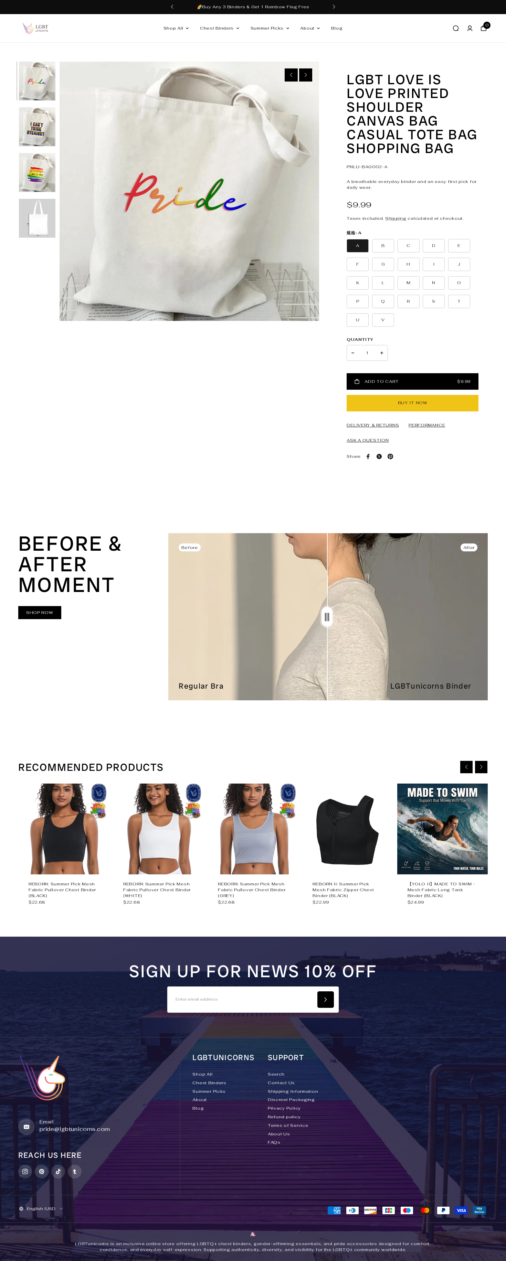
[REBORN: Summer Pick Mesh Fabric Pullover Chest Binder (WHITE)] (158, 829)
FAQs (274, 1142)
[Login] (470, 28)
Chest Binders (217, 28)
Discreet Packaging (291, 1099)
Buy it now (413, 403)
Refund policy (284, 1117)
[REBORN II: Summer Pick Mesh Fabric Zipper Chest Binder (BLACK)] (347, 829)
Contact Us (281, 1083)
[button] (172, 7)
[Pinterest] (390, 456)
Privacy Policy (284, 1108)
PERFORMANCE (427, 425)
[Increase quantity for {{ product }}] (382, 352)
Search (276, 1074)
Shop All (173, 28)
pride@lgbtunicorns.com (75, 1129)
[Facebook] (368, 456)
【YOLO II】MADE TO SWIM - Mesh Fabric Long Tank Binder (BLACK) (442, 889)
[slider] (327, 616)
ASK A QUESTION (368, 440)
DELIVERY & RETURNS (373, 425)
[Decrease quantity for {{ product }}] (353, 352)
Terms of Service (288, 1125)
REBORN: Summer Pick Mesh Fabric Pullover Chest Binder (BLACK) (62, 889)
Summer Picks (267, 28)
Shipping (396, 218)
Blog (336, 28)
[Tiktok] (58, 1171)
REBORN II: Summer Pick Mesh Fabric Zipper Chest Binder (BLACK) (343, 889)
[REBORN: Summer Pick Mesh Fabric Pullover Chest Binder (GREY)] (253, 829)
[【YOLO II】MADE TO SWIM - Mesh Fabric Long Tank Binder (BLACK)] (442, 829)
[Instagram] (25, 1171)
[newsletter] (325, 999)
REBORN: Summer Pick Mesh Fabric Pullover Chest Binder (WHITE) (157, 889)
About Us (279, 1134)
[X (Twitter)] (379, 456)
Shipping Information (293, 1091)
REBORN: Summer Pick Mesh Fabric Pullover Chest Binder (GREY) (251, 889)
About (307, 28)
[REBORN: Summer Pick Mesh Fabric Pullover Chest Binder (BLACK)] (63, 829)
